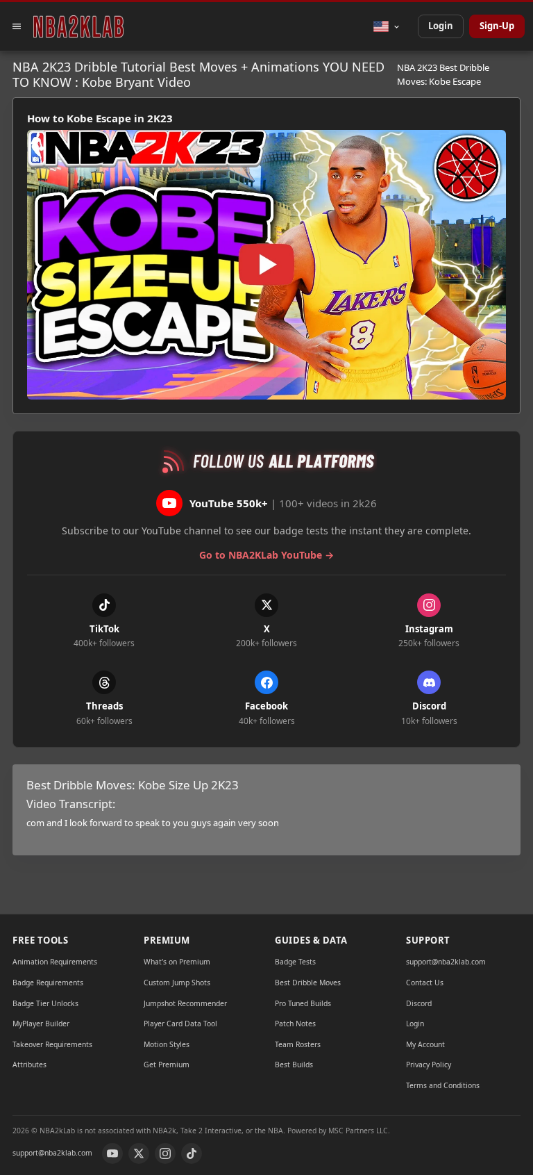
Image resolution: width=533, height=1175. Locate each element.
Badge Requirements (47, 982)
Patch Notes (295, 1023)
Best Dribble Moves (308, 982)
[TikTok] (191, 1153)
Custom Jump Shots (177, 982)
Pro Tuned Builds (303, 1003)
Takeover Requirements (52, 1044)
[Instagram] (165, 1153)
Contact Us (424, 982)
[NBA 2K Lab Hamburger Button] (16, 26)
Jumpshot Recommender (185, 1003)
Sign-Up (497, 25)
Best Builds (294, 1064)
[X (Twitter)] (138, 1153)
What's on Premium (177, 962)
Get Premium (166, 1064)
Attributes (29, 1064)
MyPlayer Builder (40, 1023)
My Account (425, 1044)
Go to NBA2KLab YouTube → (266, 554)
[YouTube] (112, 1153)
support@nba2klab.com (446, 962)
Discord (419, 1003)
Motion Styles (166, 1044)
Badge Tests (295, 962)
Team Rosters (298, 1044)
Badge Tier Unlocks (45, 1003)
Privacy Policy (428, 1064)
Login (440, 25)
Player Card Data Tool (180, 1023)
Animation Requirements (54, 962)
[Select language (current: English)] (386, 26)
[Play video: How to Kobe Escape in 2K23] (266, 265)
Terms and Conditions (443, 1085)
